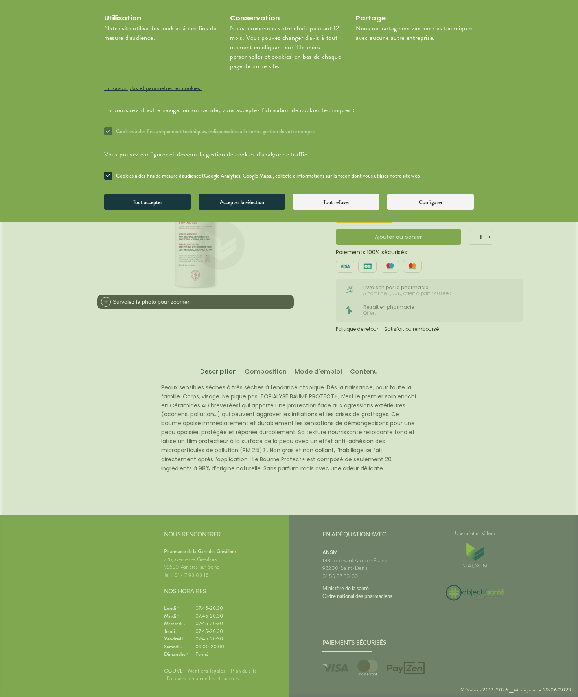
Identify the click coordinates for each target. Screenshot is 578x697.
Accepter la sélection (242, 202)
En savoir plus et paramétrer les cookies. (153, 88)
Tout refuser (336, 202)
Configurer (431, 202)
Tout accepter (147, 202)
